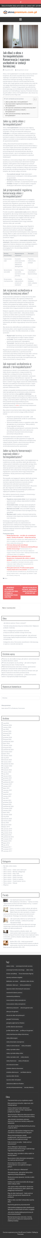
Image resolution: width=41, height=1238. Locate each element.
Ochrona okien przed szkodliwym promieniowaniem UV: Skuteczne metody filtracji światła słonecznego (22, 547)
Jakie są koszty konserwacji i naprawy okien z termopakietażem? (17, 114)
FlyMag (34, 1232)
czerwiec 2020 (7, 814)
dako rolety (29, 970)
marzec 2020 (7, 820)
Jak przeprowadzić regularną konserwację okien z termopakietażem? (18, 104)
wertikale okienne (25, 1072)
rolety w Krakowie (23, 1061)
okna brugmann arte (26, 1008)
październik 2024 (8, 741)
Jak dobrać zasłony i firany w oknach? (14, 623)
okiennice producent (12, 1008)
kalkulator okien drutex (27, 981)
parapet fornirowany (12, 1019)
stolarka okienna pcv (12, 1072)
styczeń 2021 (7, 800)
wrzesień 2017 (7, 849)
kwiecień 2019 (7, 831)
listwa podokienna (25, 985)
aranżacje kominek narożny (24, 966)
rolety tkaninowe (11, 1061)
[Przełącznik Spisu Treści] (34, 99)
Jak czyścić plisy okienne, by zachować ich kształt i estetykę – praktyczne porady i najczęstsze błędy (22, 920)
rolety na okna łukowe (13, 1045)
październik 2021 (8, 782)
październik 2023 (8, 749)
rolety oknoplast (26, 1045)
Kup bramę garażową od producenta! (19, 1204)
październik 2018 (8, 837)
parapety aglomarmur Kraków (15, 1023)
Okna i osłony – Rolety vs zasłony (13, 879)
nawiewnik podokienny (13, 996)
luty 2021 (6, 798)
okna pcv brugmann (12, 1011)
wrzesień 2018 (7, 839)
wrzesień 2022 (7, 766)
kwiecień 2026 (7, 725)
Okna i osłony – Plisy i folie (11, 873)
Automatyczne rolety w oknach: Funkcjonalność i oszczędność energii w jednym (19, 1164)
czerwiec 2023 (7, 755)
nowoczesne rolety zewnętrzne (15, 1004)
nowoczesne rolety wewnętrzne (16, 1000)
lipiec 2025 (6, 735)
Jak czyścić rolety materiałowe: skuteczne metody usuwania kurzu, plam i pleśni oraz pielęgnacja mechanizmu (20, 1188)
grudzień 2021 (7, 778)
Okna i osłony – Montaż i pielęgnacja (14, 871)
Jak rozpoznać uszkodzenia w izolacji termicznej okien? (20, 107)
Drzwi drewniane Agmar (26, 973)
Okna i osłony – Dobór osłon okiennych (14, 870)
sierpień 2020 (7, 810)
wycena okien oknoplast (13, 1080)
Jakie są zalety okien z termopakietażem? (16, 102)
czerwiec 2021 (7, 790)
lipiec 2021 (6, 788)
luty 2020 (6, 822)
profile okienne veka (12, 1030)
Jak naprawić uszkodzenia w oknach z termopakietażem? (15, 110)
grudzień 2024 (7, 737)
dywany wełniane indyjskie (14, 977)
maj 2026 (6, 723)
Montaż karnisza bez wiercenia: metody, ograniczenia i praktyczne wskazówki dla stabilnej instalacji (20, 1219)
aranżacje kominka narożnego (15, 970)
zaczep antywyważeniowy (14, 1087)
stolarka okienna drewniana (14, 1068)
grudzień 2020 (7, 802)
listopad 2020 (7, 804)
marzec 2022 (7, 772)
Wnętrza (5, 885)
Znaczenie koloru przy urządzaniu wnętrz (20, 1100)
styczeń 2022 (7, 776)
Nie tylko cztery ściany (10, 866)
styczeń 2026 (7, 731)
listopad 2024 (7, 739)
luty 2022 (6, 774)
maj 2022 (6, 768)
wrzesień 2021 (7, 784)
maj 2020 (6, 816)
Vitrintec (4, 698)
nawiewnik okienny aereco (14, 992)
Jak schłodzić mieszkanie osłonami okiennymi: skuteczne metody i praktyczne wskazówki (20, 1121)
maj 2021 (6, 792)
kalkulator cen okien (12, 981)
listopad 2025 (7, 733)
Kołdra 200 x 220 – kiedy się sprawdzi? (21, 941)
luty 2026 (6, 729)
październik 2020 (8, 806)
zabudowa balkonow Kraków (15, 1083)
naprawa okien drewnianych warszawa (18, 989)
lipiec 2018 (6, 843)
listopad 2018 (7, 835)
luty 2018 (6, 845)
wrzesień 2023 (7, 751)
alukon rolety (10, 966)
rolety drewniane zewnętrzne (15, 1042)
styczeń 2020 (7, 825)
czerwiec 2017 (7, 851)
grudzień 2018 (7, 833)
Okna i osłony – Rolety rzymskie (12, 877)
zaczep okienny (29, 1087)
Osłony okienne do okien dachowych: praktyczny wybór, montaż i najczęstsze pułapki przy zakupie (20, 1110)
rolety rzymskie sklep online (14, 1053)
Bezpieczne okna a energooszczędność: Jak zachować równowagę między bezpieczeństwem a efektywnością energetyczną (20, 637)
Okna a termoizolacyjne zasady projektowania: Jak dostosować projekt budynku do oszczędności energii (19, 1137)
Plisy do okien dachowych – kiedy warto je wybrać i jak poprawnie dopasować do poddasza (20, 1195)
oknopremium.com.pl (22, 70)
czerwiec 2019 (7, 829)
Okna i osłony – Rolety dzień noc (13, 875)
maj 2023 (6, 758)
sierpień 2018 (7, 841)
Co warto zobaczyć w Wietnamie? (18, 1169)
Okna (5, 578)
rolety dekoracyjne (11, 1038)
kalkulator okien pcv (12, 985)
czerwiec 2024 (7, 745)
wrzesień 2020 (7, 808)
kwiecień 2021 (7, 794)
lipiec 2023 (6, 753)
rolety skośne (25, 1057)
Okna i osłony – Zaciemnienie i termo (14, 881)
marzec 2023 (7, 762)
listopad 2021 (7, 780)
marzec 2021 (7, 796)
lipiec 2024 (6, 743)
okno (17, 405)
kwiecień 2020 (7, 818)
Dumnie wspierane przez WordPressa (14, 1232)
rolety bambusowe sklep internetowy (17, 1034)
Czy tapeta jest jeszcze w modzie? (20, 900)
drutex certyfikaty (11, 973)
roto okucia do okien (12, 1064)
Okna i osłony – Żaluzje (10, 883)
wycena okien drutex (12, 1076)
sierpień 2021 (7, 786)
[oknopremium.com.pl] (20, 12)
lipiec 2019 (6, 827)
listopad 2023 (7, 747)
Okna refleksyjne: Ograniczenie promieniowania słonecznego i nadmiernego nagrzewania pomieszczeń (21, 1148)
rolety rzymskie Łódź (12, 1057)
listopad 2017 (7, 847)
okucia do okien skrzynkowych (15, 1015)
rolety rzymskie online (13, 1049)
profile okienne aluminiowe (14, 1026)
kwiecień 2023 (7, 760)
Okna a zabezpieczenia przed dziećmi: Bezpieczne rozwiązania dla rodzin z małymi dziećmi (21, 558)
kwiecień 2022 (7, 770)
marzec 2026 (7, 727)
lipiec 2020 (6, 812)
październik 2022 (8, 764)
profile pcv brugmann (26, 1030)
